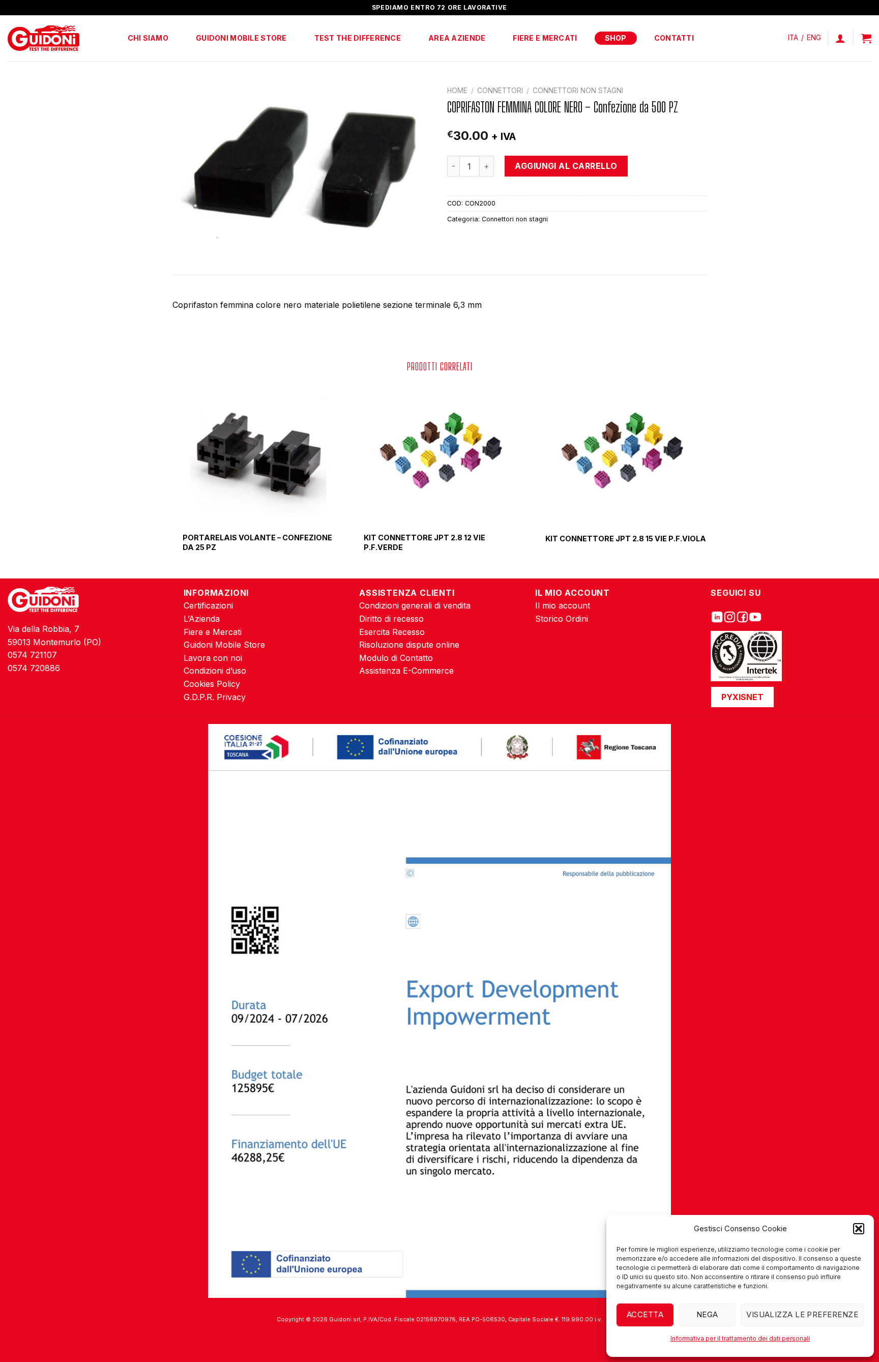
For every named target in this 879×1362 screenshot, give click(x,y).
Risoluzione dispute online (409, 645)
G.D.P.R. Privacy (215, 697)
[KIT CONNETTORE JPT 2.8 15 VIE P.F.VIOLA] (621, 454)
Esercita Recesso (392, 632)
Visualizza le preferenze (802, 1314)
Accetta (645, 1314)
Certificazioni (208, 605)
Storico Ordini (561, 619)
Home (457, 90)
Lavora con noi (213, 658)
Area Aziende (456, 38)
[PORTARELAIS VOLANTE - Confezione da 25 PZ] (258, 454)
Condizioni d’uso (215, 670)
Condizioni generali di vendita (415, 605)
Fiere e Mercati (545, 38)
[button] (859, 1229)
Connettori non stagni (578, 90)
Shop (616, 38)
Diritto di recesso (391, 619)
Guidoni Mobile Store (241, 38)
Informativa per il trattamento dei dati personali (740, 1338)
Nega (707, 1314)
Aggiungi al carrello (566, 166)
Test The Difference (357, 38)
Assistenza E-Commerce (406, 670)
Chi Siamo (148, 38)
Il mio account (562, 605)
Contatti (674, 38)
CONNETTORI (500, 90)
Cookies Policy (212, 684)
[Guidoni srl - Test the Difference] (43, 38)
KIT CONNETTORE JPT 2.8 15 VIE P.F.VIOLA (625, 538)
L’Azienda (202, 619)
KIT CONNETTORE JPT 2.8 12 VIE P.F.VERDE (424, 542)
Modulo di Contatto (396, 658)
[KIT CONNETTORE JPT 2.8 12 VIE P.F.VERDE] (439, 454)
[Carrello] (866, 38)
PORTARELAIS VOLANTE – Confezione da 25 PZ (257, 542)
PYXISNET (742, 697)
